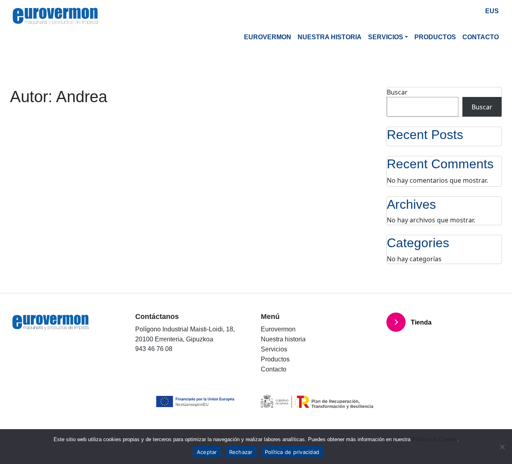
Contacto (480, 37)
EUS (492, 11)
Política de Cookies (434, 439)
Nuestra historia (330, 37)
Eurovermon (267, 37)
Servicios (385, 37)
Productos (435, 37)
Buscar (397, 92)
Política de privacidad (292, 452)
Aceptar (207, 452)
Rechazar (241, 452)
